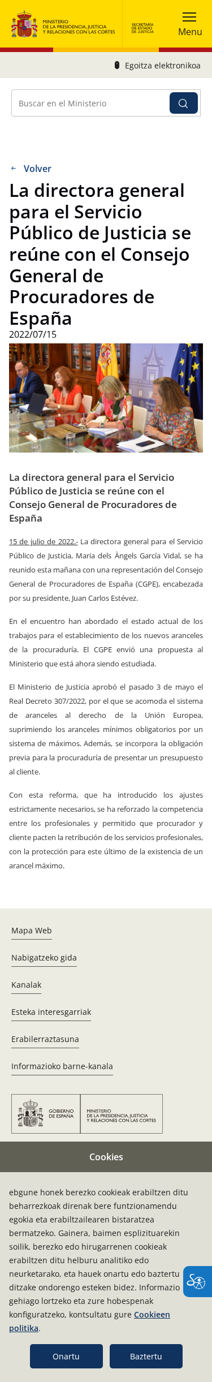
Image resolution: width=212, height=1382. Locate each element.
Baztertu (146, 1356)
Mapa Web (31, 930)
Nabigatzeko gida (44, 957)
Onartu (66, 1356)
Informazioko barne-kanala (62, 1066)
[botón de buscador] (184, 103)
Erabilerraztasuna (45, 1039)
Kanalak (26, 984)
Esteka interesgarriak (51, 1011)
